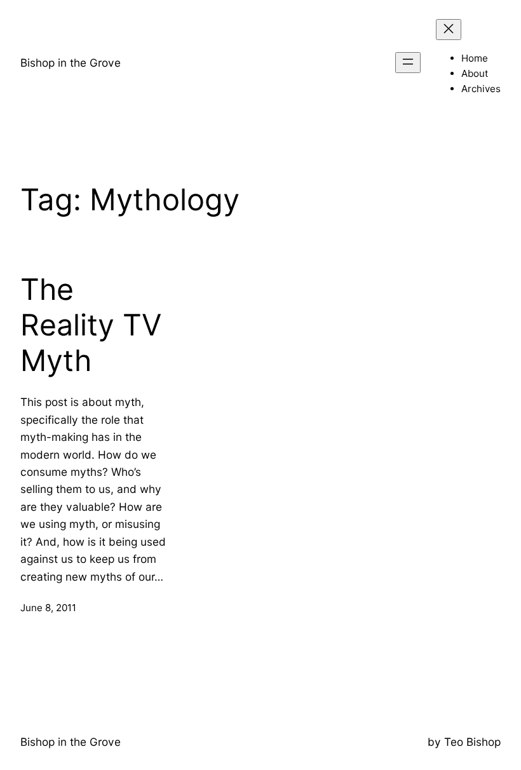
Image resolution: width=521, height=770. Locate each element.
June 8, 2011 (48, 608)
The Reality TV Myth (90, 324)
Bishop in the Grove (70, 62)
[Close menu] (448, 29)
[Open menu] (408, 62)
